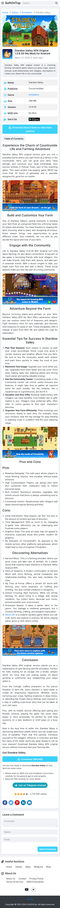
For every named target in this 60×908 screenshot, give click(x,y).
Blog (48, 866)
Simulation (27, 12)
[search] (56, 3)
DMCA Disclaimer (35, 881)
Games (15, 12)
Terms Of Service (14, 881)
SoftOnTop (13, 3)
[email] (29, 802)
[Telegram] (33, 889)
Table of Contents (13, 138)
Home (5, 12)
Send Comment (47, 849)
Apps (28, 866)
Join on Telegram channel (32, 785)
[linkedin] (23, 802)
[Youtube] (26, 889)
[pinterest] (17, 802)
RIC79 (30, 899)
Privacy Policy (36, 878)
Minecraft (10, 614)
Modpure (38, 866)
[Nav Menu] (2, 3)
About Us (10, 878)
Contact (22, 878)
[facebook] (4, 802)
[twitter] (11, 802)
